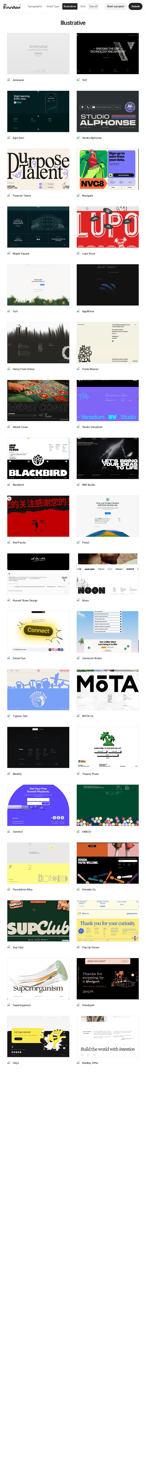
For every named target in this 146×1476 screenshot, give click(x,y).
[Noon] (108, 574)
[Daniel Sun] (38, 631)
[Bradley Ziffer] (108, 1036)
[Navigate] (108, 169)
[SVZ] (108, 53)
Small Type (52, 6)
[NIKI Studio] (108, 458)
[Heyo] (38, 1036)
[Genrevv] (38, 805)
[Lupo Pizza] (108, 227)
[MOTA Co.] (108, 689)
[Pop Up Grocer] (108, 921)
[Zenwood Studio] (108, 631)
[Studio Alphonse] (108, 111)
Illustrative (70, 6)
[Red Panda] (38, 516)
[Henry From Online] (38, 342)
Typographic (34, 6)
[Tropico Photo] (108, 747)
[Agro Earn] (38, 111)
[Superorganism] (38, 978)
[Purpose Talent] (38, 169)
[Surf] (38, 285)
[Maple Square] (38, 227)
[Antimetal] (38, 53)
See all (93, 6)
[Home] (12, 6)
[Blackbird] (38, 458)
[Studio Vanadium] (108, 400)
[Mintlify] (38, 747)
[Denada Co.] (108, 863)
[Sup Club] (38, 921)
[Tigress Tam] (38, 689)
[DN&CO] (108, 805)
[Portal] (108, 516)
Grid (82, 6)
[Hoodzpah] (108, 978)
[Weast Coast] (38, 400)
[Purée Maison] (108, 342)
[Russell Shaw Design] (38, 574)
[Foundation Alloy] (38, 863)
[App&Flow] (108, 285)
